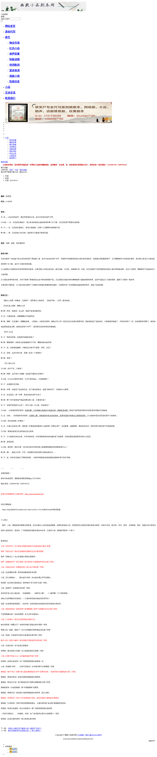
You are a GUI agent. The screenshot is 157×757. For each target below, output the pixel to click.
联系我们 (10, 98)
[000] (5, 128)
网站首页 (10, 26)
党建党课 (12, 149)
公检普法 (12, 156)
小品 (7, 87)
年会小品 (12, 153)
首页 (11, 170)
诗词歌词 (14, 64)
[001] (5, 124)
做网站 (151, 741)
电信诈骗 (12, 140)
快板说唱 (14, 59)
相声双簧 (14, 53)
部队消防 (12, 151)
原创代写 (10, 31)
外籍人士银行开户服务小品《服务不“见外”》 (25, 728)
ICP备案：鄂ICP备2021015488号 (89, 735)
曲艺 (7, 37)
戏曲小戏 (14, 76)
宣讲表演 (14, 70)
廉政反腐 (12, 142)
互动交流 (10, 92)
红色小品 (14, 48)
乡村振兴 (12, 147)
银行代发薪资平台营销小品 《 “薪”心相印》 (24, 730)
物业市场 (14, 42)
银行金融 (12, 144)
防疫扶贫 (14, 81)
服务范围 (4, 162)
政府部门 (12, 158)
